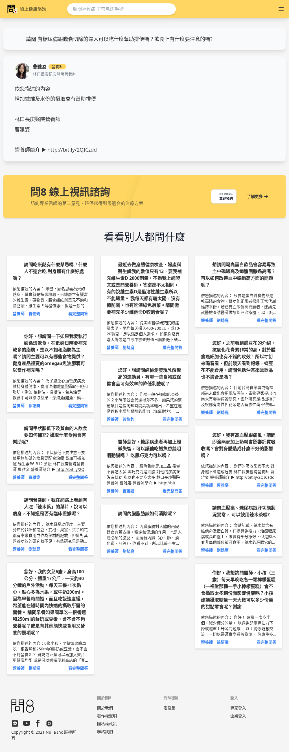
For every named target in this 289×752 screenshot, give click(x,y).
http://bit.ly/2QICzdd (72, 149)
